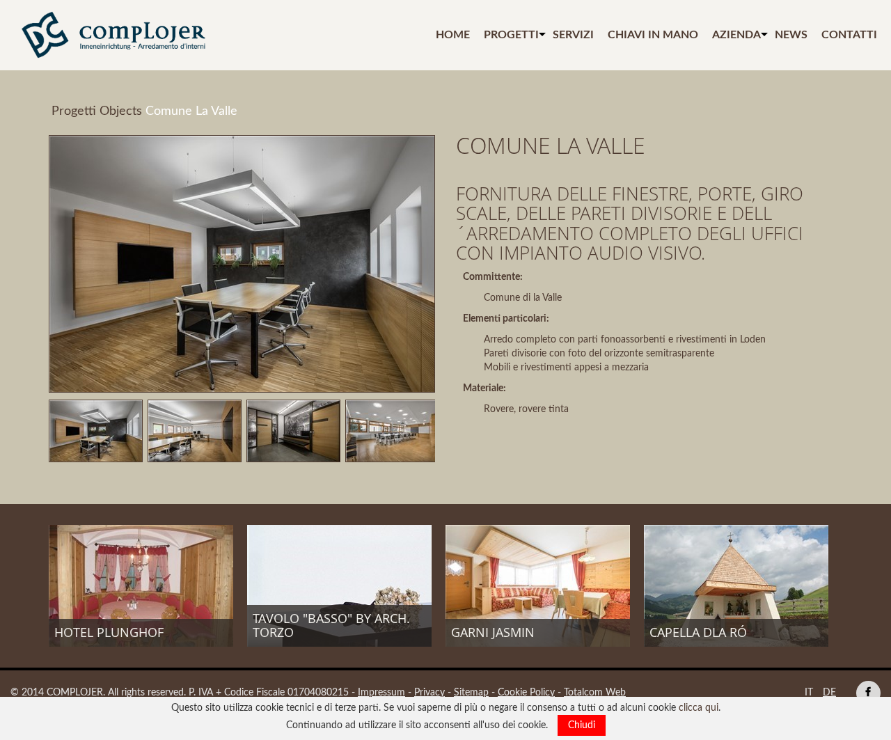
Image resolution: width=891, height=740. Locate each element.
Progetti (511, 34)
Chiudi (581, 725)
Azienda (736, 34)
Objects (121, 111)
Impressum (381, 693)
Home (453, 34)
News (791, 34)
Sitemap (471, 693)
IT (809, 693)
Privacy (429, 693)
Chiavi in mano (653, 34)
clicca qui (698, 708)
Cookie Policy (526, 693)
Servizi (573, 34)
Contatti (849, 34)
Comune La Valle (191, 111)
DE (829, 693)
